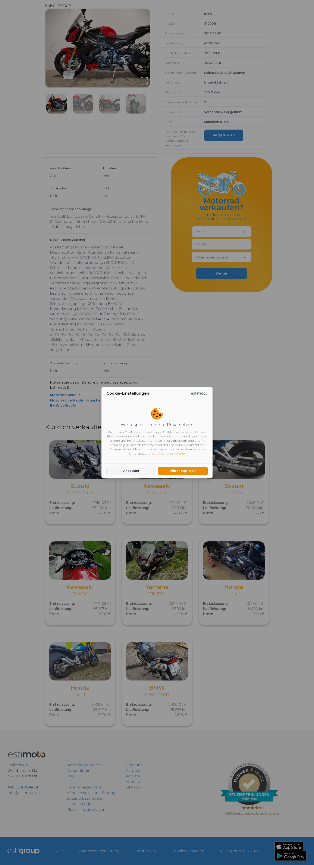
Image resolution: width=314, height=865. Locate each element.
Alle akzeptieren (183, 471)
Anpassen (131, 471)
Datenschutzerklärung (168, 453)
